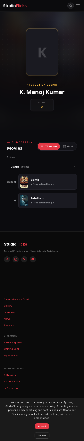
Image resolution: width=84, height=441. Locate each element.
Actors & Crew (12, 381)
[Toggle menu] (78, 5)
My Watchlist (11, 355)
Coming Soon (12, 348)
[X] (24, 259)
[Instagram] (16, 259)
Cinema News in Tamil (16, 299)
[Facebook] (7, 259)
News (7, 318)
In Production (11, 388)
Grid (70, 146)
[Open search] (70, 6)
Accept (42, 426)
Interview (9, 312)
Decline (42, 435)
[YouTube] (33, 259)
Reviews (9, 325)
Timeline (51, 146)
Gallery (8, 305)
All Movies (10, 375)
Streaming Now (13, 342)
